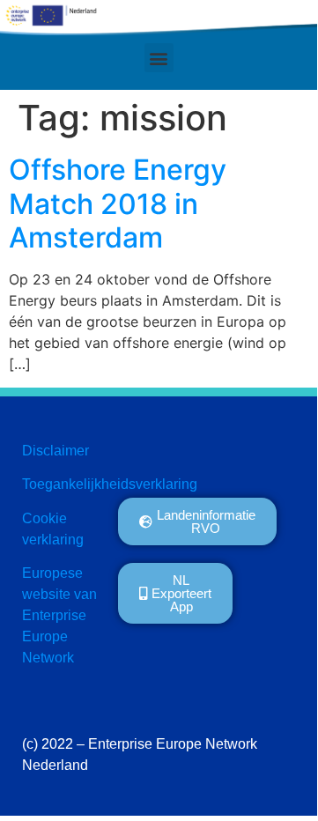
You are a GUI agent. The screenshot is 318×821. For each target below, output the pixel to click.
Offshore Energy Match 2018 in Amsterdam (117, 203)
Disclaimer (55, 450)
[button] (159, 57)
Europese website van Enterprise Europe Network (59, 615)
